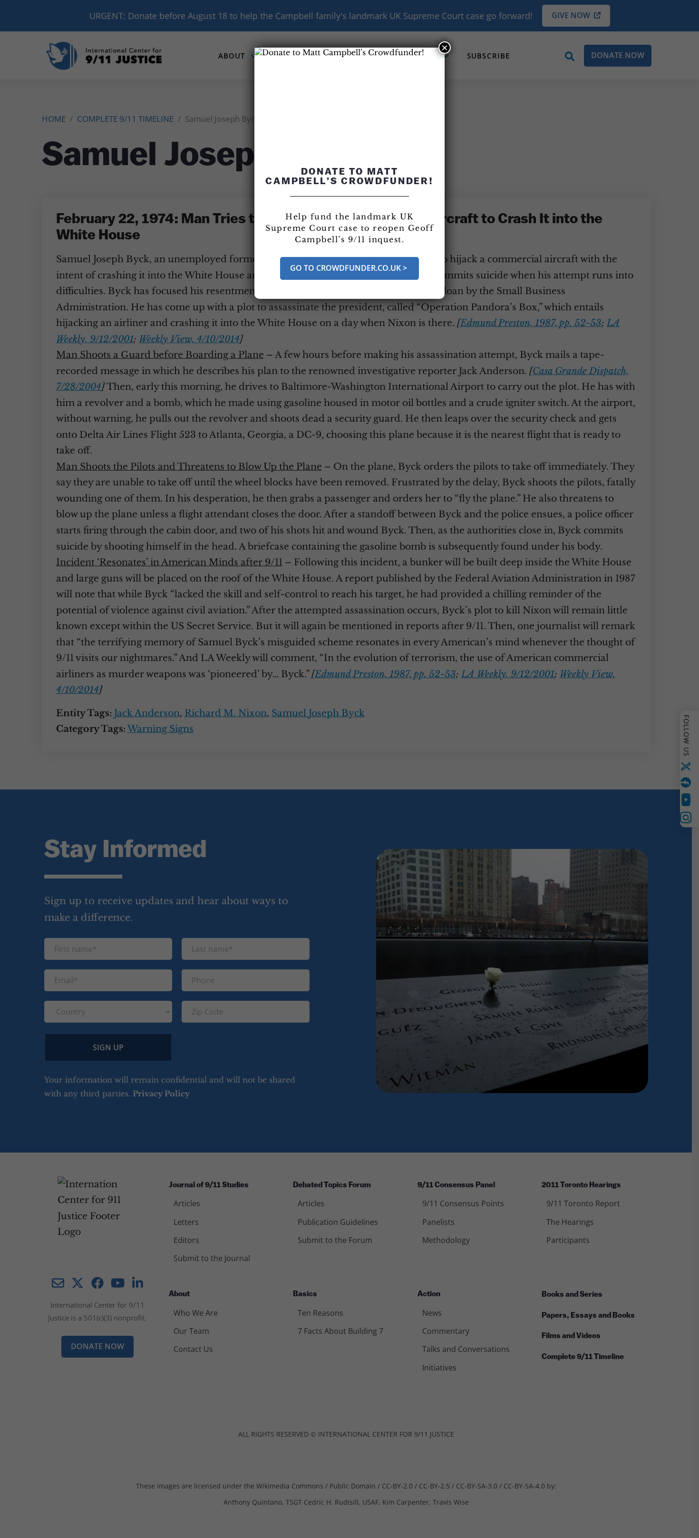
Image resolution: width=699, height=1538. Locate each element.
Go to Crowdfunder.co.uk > (349, 268)
